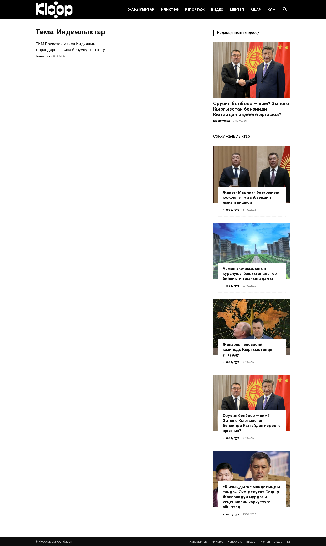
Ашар (256, 9)
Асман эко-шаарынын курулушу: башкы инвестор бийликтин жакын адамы (250, 273)
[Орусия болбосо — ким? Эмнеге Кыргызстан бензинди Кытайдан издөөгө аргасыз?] (251, 70)
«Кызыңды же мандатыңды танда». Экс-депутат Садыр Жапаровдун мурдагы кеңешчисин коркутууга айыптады (251, 496)
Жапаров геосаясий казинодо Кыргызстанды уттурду (248, 349)
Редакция (43, 56)
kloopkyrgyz (221, 120)
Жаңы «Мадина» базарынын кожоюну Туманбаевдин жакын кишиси (251, 197)
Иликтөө (170, 9)
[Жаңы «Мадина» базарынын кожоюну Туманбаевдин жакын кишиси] (251, 174)
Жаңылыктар (141, 9)
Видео (217, 9)
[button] (284, 10)
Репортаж (195, 9)
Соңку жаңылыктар (231, 136)
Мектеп (237, 9)
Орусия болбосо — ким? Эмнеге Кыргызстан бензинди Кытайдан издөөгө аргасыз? (251, 109)
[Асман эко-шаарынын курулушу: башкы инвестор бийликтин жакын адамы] (251, 251)
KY (270, 9)
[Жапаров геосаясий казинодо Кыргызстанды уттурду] (251, 327)
